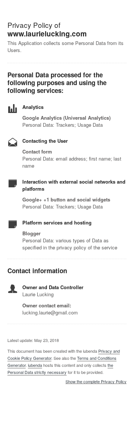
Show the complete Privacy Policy (96, 381)
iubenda (35, 365)
